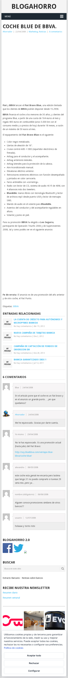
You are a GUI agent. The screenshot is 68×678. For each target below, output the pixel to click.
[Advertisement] (34, 69)
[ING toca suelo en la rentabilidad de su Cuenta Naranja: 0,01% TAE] (34, 621)
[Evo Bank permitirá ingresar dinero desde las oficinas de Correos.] (55, 620)
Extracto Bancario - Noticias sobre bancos (23, 578)
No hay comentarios (23, 326)
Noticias (42, 31)
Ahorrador (7, 31)
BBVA (16, 306)
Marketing (33, 31)
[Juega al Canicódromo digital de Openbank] (13, 620)
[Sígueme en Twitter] (18, 552)
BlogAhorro (33, 6)
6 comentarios (55, 31)
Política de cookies (13, 647)
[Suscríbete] (25, 552)
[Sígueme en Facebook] (8, 552)
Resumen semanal (11, 597)
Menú (8, 16)
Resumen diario (10, 592)
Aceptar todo (34, 655)
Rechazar (34, 663)
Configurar (34, 670)
